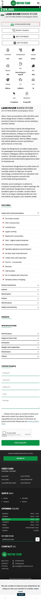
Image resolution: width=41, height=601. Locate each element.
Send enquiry (20, 443)
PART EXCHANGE (22, 43)
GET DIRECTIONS (7, 536)
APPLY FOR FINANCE (22, 37)
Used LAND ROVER (26, 479)
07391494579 (19, 561)
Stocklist (25, 498)
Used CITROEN (25, 476)
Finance (6, 501)
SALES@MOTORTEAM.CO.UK (24, 566)
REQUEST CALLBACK (22, 30)
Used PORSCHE (25, 483)
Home (5, 498)
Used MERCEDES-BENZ (8, 483)
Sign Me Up (20, 458)
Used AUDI (4, 476)
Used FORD (5, 479)
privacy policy (27, 578)
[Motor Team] (20, 3)
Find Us (24, 501)
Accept (21, 594)
